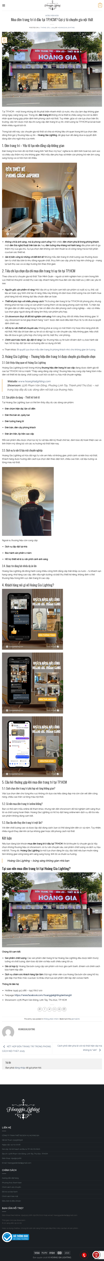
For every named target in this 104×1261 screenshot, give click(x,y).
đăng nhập (20, 1067)
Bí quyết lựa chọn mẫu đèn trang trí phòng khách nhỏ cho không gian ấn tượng (56, 349)
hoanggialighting (66, 28)
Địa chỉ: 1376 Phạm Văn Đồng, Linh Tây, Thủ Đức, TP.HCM (25, 1154)
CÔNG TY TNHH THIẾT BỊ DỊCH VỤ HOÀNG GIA (20, 1135)
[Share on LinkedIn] (64, 1009)
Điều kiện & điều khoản (11, 1201)
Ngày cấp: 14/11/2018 (11, 1145)
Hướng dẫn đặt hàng (10, 1178)
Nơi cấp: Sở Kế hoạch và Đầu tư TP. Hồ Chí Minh (21, 1149)
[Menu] (3, 5)
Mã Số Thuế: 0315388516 (12, 1140)
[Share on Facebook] (44, 1009)
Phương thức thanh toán (12, 1183)
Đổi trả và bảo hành (10, 1192)
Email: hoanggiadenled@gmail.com (16, 1163)
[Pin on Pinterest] (59, 1009)
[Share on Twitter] (49, 1009)
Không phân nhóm (52, 15)
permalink (75, 1019)
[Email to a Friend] (54, 1009)
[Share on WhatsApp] (40, 1009)
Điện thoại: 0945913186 (11, 1158)
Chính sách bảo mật (10, 1196)
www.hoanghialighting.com (34, 381)
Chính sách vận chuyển (11, 1187)
